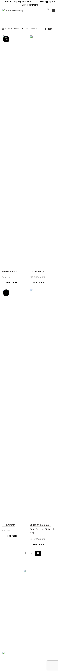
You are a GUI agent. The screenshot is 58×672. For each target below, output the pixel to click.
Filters (49, 28)
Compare (25, 38)
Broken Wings (37, 271)
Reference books (20, 29)
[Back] (6, 18)
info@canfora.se (21, 645)
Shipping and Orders (12, 601)
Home (7, 29)
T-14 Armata (8, 525)
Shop (4, 606)
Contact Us (7, 615)
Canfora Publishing (23, 667)
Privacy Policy (9, 597)
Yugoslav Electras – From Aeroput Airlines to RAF (42, 529)
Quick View (25, 43)
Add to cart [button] (39, 282)
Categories (27, 19)
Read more (11, 282)
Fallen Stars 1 (9, 271)
